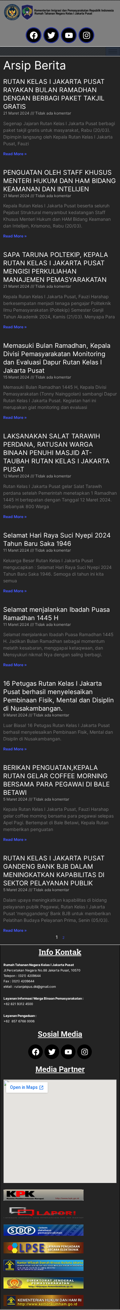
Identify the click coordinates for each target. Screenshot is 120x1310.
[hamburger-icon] (113, 51)
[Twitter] (51, 35)
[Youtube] (69, 35)
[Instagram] (86, 35)
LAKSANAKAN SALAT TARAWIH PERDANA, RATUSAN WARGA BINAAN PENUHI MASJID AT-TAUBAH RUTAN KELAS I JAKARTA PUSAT (56, 452)
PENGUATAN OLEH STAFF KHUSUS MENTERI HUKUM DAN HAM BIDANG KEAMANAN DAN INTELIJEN (59, 181)
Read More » (15, 153)
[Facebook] (34, 35)
